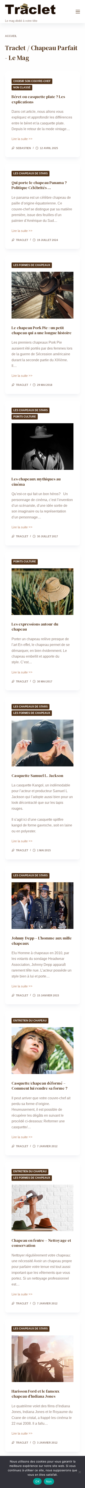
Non (49, 1481)
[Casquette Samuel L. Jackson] (42, 743)
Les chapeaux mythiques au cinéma (36, 481)
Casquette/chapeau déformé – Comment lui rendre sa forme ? (39, 1085)
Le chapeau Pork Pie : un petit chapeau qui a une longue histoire (41, 330)
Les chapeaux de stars (30, 173)
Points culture (24, 416)
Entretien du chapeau (30, 1020)
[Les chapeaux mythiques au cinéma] (42, 446)
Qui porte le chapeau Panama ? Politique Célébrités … (39, 185)
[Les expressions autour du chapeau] (42, 591)
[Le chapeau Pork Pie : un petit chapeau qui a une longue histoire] (42, 295)
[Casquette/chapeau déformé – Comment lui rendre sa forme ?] (42, 1050)
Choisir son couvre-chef (32, 81)
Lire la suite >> (22, 139)
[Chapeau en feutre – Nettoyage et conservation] (42, 1208)
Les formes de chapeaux (31, 265)
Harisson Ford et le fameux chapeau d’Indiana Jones (36, 1393)
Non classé (22, 87)
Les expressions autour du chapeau (35, 626)
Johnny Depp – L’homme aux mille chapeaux (42, 940)
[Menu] (78, 11)
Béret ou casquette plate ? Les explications (38, 99)
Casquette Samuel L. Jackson (37, 775)
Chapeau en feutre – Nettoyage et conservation (41, 1243)
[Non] (79, 1472)
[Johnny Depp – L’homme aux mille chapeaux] (42, 905)
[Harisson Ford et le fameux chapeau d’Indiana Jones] (42, 1358)
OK (37, 1481)
